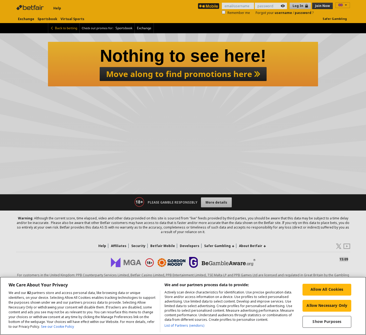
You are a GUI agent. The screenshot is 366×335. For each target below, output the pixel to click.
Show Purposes (326, 321)
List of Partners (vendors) (184, 325)
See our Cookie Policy (57, 326)
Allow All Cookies (327, 289)
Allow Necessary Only (327, 305)
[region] (183, 306)
